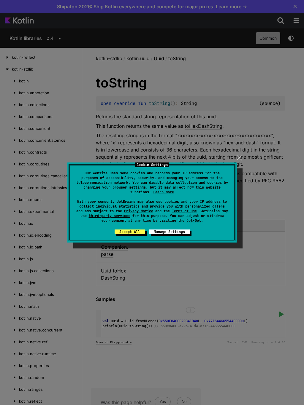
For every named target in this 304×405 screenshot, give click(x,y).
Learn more (163, 192)
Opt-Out (193, 220)
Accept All (129, 231)
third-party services (109, 215)
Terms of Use (184, 211)
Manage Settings (169, 231)
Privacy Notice (138, 211)
